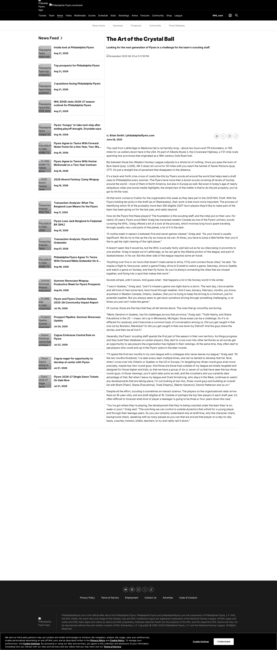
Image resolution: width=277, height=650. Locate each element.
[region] (138, 641)
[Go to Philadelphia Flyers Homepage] (66, 5)
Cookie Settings (31, 643)
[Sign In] (230, 15)
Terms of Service (112, 646)
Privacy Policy (97, 640)
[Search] (237, 15)
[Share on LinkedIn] (229, 136)
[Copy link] (236, 136)
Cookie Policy (117, 640)
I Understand (223, 641)
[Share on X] (223, 136)
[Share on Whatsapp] (216, 136)
